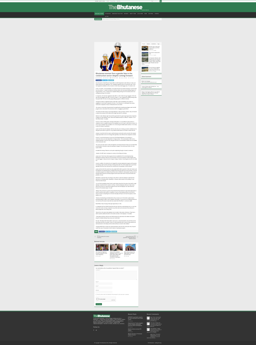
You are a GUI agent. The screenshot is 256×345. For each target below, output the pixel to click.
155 (148, 65)
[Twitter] (152, 1)
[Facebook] (151, 1)
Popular (143, 43)
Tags (158, 43)
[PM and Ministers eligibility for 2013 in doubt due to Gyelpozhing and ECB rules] (145, 69)
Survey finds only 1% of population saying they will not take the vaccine (129, 237)
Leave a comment (124, 77)
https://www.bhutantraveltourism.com (149, 82)
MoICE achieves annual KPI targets (134, 329)
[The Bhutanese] (128, 7)
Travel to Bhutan (150, 94)
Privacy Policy (112, 1)
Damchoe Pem (99, 77)
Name (97, 281)
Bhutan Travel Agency (146, 91)
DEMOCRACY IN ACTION (117, 13)
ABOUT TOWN (133, 13)
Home (108, 1)
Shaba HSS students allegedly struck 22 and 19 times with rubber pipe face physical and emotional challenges (116, 254)
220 (155, 50)
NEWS (145, 13)
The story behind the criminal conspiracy (103, 236)
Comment (98, 269)
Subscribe (118, 1)
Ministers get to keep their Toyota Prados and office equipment (154, 48)
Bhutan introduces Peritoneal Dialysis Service (135, 334)
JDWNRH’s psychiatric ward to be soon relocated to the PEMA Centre (135, 318)
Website (97, 290)
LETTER (106, 16)
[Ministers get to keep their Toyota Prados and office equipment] (145, 48)
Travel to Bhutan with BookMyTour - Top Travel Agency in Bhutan (150, 87)
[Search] (161, 1)
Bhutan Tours (154, 91)
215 (155, 55)
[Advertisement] (128, 30)
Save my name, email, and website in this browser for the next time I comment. (113, 294)
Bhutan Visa (144, 94)
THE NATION (108, 13)
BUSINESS (126, 13)
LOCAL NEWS (140, 13)
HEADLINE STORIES (99, 13)
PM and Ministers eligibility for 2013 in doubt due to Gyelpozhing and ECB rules (154, 68)
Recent (148, 43)
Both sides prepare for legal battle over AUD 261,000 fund (129, 253)
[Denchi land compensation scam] (145, 54)
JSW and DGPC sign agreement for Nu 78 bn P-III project (113, 19)
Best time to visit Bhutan (153, 92)
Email (97, 286)
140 (155, 71)
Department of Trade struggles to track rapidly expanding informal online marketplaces (135, 324)
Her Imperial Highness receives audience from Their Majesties (101, 253)
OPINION (157, 13)
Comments (153, 43)
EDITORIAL (150, 13)
